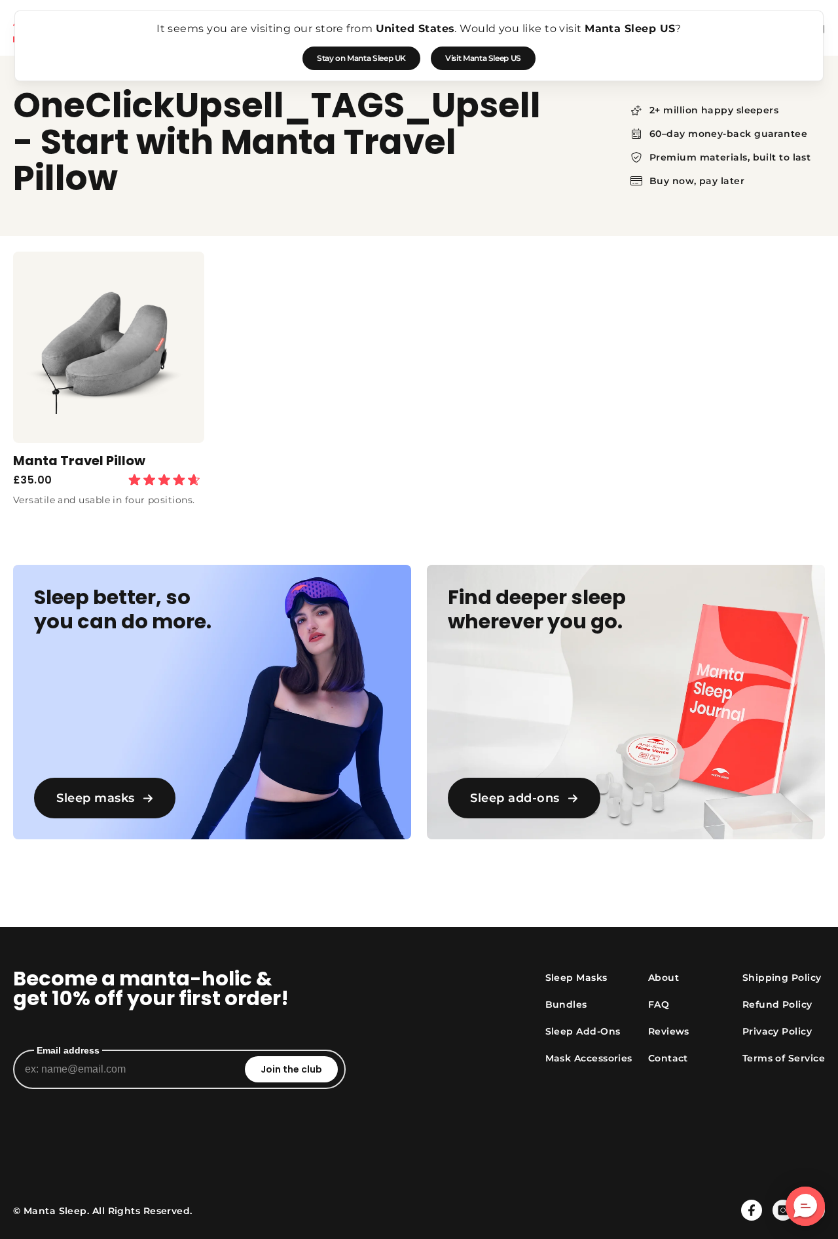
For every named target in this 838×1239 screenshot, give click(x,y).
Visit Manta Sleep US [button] (483, 58)
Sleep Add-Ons (583, 1031)
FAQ (658, 1004)
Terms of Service (783, 1058)
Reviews (668, 1031)
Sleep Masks (576, 977)
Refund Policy (777, 1004)
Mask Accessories (588, 1058)
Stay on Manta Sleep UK (361, 58)
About (663, 977)
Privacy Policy (777, 1031)
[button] (805, 1206)
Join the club (291, 1069)
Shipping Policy (782, 977)
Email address (68, 1050)
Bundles (566, 1004)
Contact (668, 1058)
